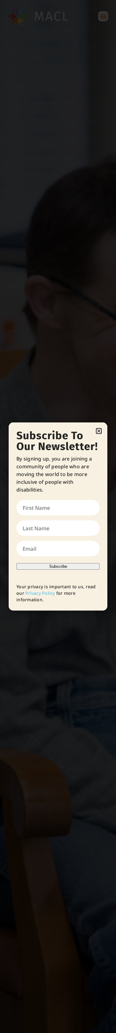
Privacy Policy (40, 593)
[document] (58, 516)
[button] (99, 431)
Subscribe (58, 566)
